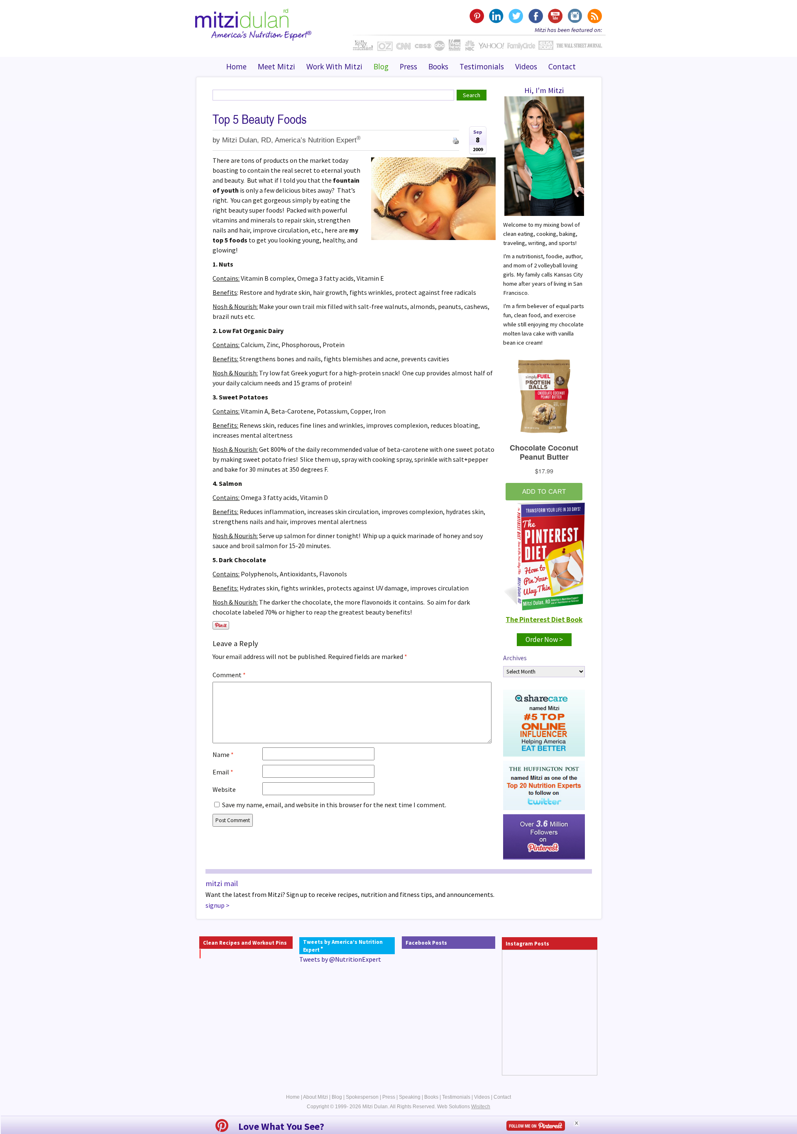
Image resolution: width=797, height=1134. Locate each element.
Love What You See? (281, 1126)
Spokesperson (362, 1097)
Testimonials (482, 66)
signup (215, 905)
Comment (229, 675)
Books (438, 66)
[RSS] (594, 16)
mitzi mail (221, 883)
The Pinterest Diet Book (544, 619)
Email (223, 772)
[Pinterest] (476, 16)
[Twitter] (516, 16)
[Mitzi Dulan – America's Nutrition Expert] (253, 24)
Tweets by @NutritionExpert (340, 959)
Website (224, 789)
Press (408, 66)
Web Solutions (463, 1107)
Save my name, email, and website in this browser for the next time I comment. (334, 805)
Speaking (410, 1097)
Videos (526, 66)
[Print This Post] (455, 140)
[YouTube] (555, 16)
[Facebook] (535, 16)
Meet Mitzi (276, 66)
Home (236, 66)
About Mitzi (315, 1097)
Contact (562, 66)
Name (223, 754)
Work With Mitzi (334, 66)
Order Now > (544, 639)
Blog (381, 66)
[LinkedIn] (496, 16)
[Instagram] (574, 16)
